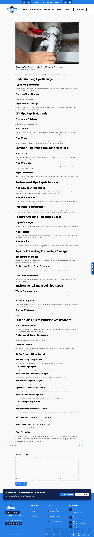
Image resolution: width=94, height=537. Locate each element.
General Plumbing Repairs (54, 509)
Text (84, 535)
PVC (63, 235)
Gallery (33, 514)
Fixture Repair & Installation (55, 519)
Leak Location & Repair (54, 511)
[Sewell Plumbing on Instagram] (13, 523)
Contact (73, 535)
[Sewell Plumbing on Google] (9, 523)
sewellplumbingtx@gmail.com (79, 523)
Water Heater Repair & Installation (57, 514)
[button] (40, 9)
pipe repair (29, 74)
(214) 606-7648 (68, 494)
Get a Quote (83, 494)
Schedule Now (92, 268)
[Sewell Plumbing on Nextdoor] (20, 523)
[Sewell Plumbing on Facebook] (6, 523)
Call (79, 535)
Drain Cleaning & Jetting (54, 516)
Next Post (82, 445)
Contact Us (34, 516)
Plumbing (27, 69)
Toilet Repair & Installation (55, 521)
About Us (34, 511)
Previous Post (13, 445)
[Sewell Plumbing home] (16, 507)
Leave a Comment (19, 69)
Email (89, 535)
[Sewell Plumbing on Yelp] (16, 523)
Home (33, 509)
